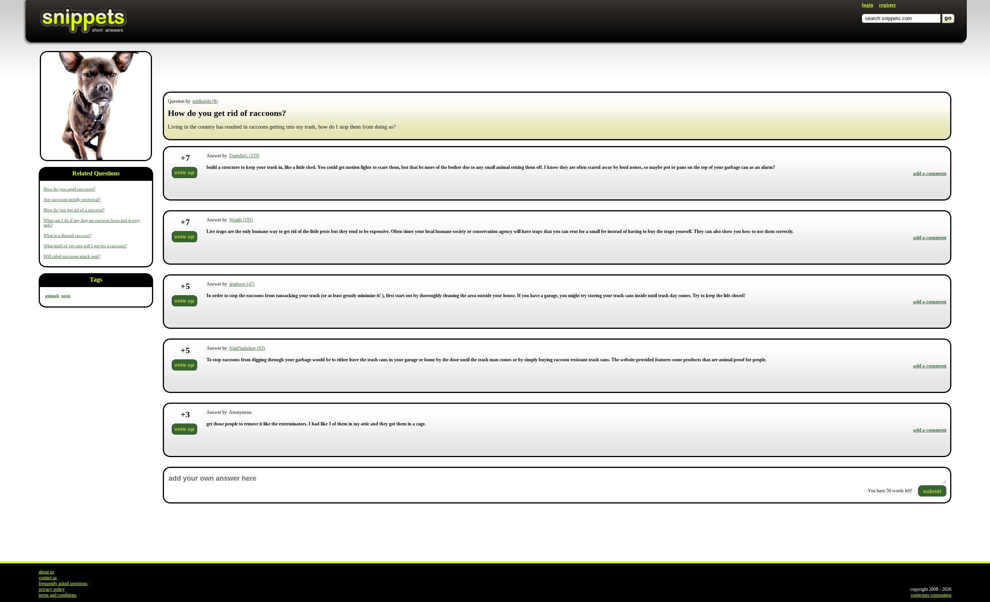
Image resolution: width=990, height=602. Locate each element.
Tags (96, 279)
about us (46, 572)
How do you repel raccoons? (69, 189)
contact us (48, 577)
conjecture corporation (931, 595)
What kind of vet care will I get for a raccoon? (85, 245)
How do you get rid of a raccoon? (74, 209)
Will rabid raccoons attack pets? (72, 256)
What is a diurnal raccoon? (67, 235)
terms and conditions (58, 595)
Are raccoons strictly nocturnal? (72, 199)
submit (932, 491)
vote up (184, 172)
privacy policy (52, 589)
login (867, 5)
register (887, 5)
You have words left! (890, 490)
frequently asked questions (63, 583)
